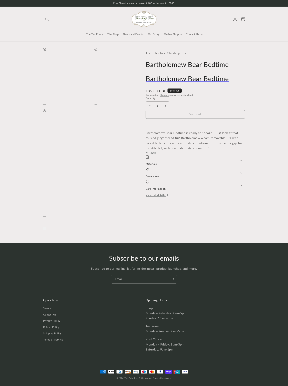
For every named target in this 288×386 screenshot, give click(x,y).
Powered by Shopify (162, 378)
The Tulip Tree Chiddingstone (138, 378)
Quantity (150, 98)
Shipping (164, 95)
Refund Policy (51, 327)
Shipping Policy (52, 333)
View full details (156, 195)
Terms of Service (53, 339)
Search (47, 308)
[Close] (44, 228)
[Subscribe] (173, 279)
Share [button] (153, 152)
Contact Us (49, 314)
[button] (47, 19)
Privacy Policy (51, 320)
